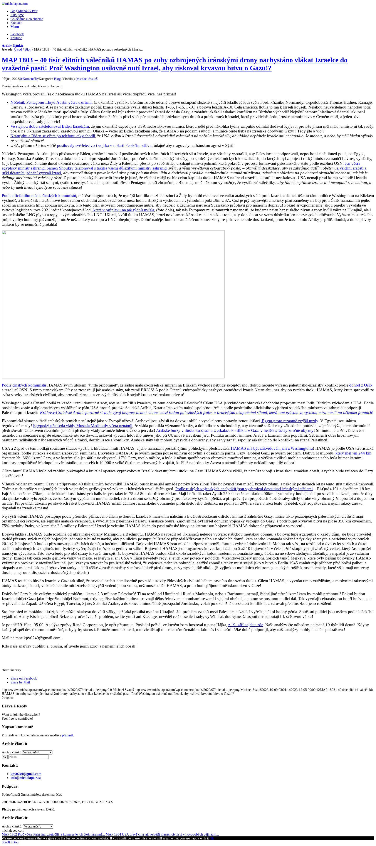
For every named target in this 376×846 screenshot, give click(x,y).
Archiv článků (12, 45)
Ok (212, 838)
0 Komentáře (29, 79)
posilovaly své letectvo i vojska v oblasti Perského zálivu (104, 145)
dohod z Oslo (360, 385)
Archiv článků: (12, 826)
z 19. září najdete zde (245, 624)
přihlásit (67, 735)
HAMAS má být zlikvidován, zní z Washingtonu (272, 448)
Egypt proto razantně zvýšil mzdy (289, 421)
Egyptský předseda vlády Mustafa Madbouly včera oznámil (82, 425)
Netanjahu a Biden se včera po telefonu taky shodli (52, 136)
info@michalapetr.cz (25, 778)
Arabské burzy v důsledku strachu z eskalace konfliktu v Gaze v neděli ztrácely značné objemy (235, 430)
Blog (28, 49)
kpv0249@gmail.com (25, 774)
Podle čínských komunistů (24, 385)
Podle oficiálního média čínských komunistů (39, 195)
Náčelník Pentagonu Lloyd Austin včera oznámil (51, 102)
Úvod (18, 49)
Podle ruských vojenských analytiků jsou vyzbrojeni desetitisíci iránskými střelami (244, 489)
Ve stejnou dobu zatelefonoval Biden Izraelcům (49, 126)
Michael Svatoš (86, 79)
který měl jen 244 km (353, 453)
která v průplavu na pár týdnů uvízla (123, 210)
